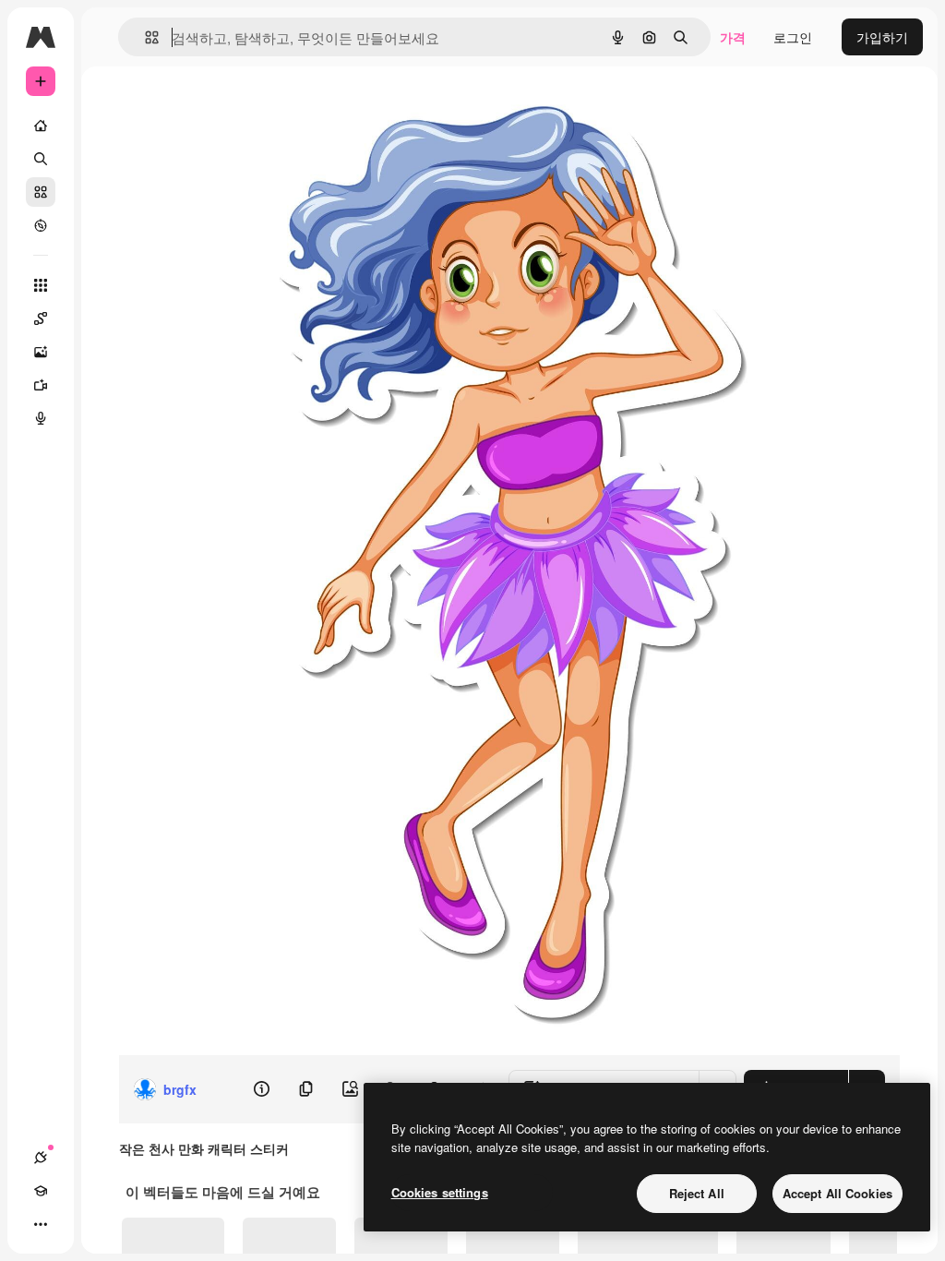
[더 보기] (40, 1224)
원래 (370, 108)
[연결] (40, 1157)
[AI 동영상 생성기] (40, 385)
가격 (733, 37)
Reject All (696, 1193)
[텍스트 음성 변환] (40, 418)
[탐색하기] (40, 225)
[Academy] (40, 1191)
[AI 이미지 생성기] (40, 351)
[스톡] (40, 192)
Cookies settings (439, 1192)
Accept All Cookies (837, 1193)
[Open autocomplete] (144, 37)
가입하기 (882, 37)
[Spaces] (40, 318)
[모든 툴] (40, 285)
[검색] (40, 159)
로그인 (792, 37)
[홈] (40, 125)
